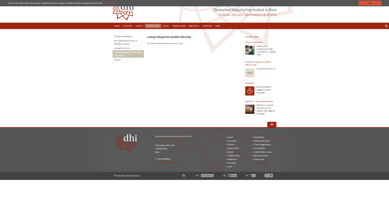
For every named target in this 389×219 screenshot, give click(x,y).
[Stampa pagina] (183, 175)
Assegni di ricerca (122, 48)
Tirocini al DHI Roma (253, 42)
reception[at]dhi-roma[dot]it (168, 162)
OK (370, 3)
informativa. (108, 3)
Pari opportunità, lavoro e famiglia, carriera (125, 42)
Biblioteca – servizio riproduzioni (259, 101)
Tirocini (117, 59)
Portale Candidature (123, 36)
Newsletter (249, 83)
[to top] (271, 124)
